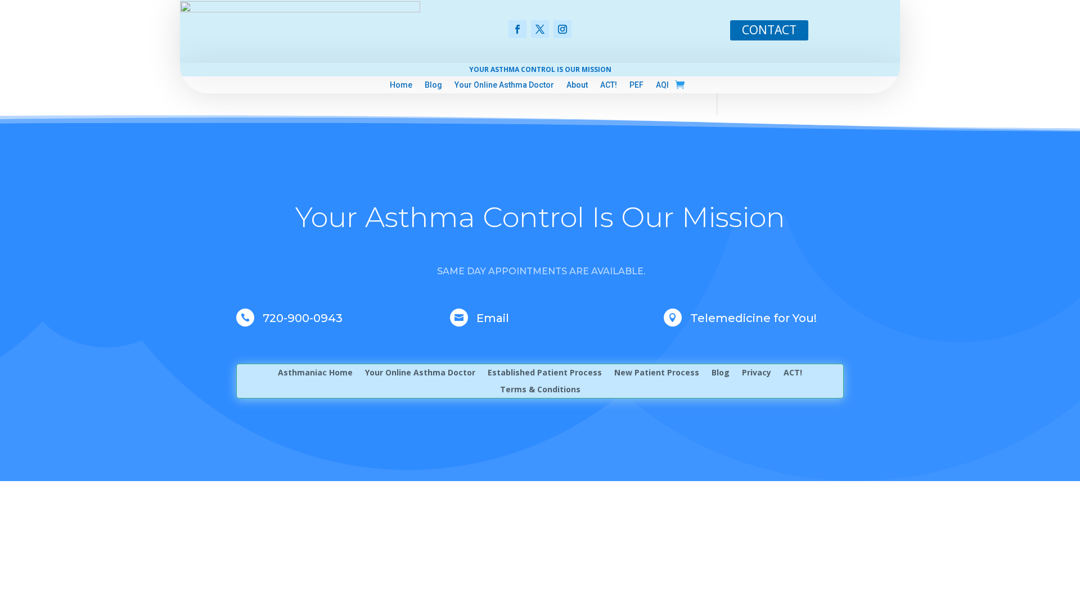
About (577, 85)
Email (492, 318)
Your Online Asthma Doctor (504, 85)
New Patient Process (656, 373)
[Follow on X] (540, 29)
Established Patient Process (545, 373)
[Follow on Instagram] (563, 29)
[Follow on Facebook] (517, 29)
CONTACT (769, 30)
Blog (433, 85)
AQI (662, 85)
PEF (636, 85)
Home (401, 85)
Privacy (756, 373)
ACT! (608, 85)
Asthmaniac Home (315, 373)
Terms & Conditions (540, 390)
